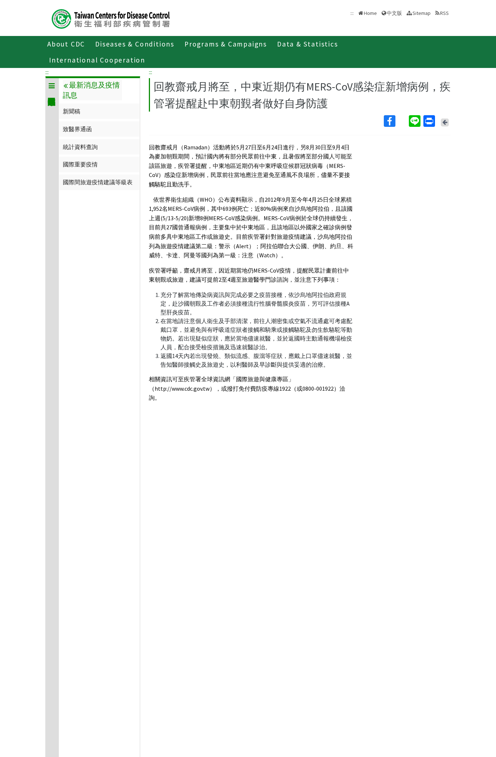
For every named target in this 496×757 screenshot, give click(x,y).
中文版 (394, 12)
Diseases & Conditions (134, 44)
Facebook (395, 121)
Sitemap (421, 13)
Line (415, 121)
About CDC (66, 44)
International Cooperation (97, 60)
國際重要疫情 (80, 164)
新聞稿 (71, 111)
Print (430, 121)
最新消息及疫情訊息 (91, 90)
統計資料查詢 (80, 146)
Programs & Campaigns (225, 44)
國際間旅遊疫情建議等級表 (98, 182)
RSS (444, 13)
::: (47, 72)
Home (370, 13)
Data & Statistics (307, 44)
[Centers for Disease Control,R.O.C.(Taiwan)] (110, 18)
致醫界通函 (77, 129)
